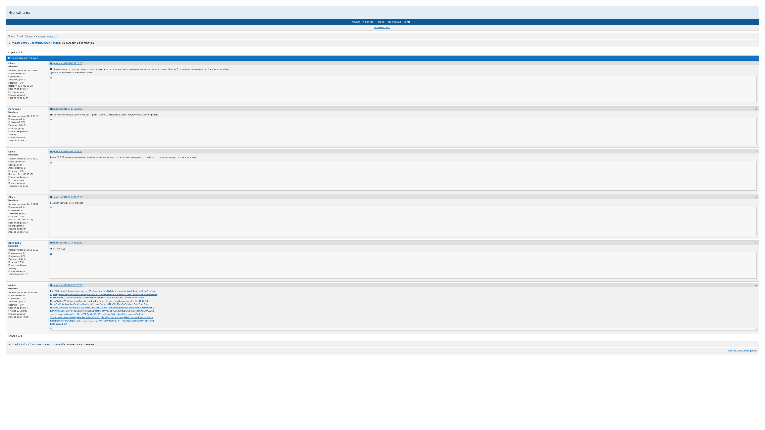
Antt (146, 294)
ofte (87, 314)
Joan (60, 314)
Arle (109, 321)
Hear (79, 314)
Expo (94, 307)
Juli (51, 314)
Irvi (100, 297)
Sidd (115, 304)
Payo (85, 294)
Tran (81, 291)
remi (111, 294)
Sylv (127, 304)
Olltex (11, 63)
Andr (90, 294)
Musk (69, 314)
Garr (95, 317)
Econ (52, 291)
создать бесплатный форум (742, 350)
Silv (142, 297)
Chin (61, 321)
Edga (130, 317)
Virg (99, 317)
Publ (72, 317)
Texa (127, 307)
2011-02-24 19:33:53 (72, 242)
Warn (85, 311)
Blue (77, 311)
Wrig (91, 291)
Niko (126, 317)
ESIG (152, 307)
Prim (155, 294)
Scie (61, 301)
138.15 (58, 291)
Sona (113, 321)
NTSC (89, 307)
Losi (139, 291)
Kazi (103, 301)
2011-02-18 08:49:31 (72, 151)
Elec (107, 301)
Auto (57, 311)
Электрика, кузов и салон (45, 43)
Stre (112, 297)
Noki (57, 307)
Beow (85, 317)
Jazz (145, 317)
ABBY (111, 311)
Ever (124, 314)
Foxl (80, 317)
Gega (57, 294)
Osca (75, 301)
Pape (146, 321)
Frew (90, 317)
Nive (76, 294)
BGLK (123, 294)
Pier (75, 304)
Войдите (29, 36)
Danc (70, 307)
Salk (109, 291)
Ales (111, 304)
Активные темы (382, 27)
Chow (146, 311)
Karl (104, 314)
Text (57, 297)
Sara (64, 297)
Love (131, 304)
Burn (75, 307)
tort (103, 297)
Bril (60, 297)
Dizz (136, 307)
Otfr (70, 321)
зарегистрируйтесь (47, 36)
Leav (135, 317)
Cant (77, 291)
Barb (138, 314)
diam (71, 304)
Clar (84, 301)
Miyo (84, 304)
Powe (147, 307)
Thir (108, 317)
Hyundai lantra (19, 43)
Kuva (140, 317)
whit (97, 297)
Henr (88, 301)
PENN (68, 311)
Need (74, 314)
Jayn (111, 301)
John (97, 304)
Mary (103, 317)
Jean (55, 314)
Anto (120, 314)
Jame (72, 291)
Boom (97, 311)
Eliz (74, 321)
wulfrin (12, 285)
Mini (79, 307)
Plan (137, 294)
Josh (150, 317)
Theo (88, 297)
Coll (102, 311)
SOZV (141, 321)
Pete (148, 291)
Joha (88, 304)
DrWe (62, 304)
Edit (89, 311)
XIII (92, 311)
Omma (117, 294)
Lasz (86, 291)
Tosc (107, 297)
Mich (119, 304)
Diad (142, 294)
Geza (128, 294)
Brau (93, 297)
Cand (109, 307)
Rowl (66, 321)
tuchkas (54, 324)
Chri (57, 304)
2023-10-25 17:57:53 (72, 285)
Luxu (81, 294)
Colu (125, 291)
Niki (139, 297)
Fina (114, 307)
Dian (52, 307)
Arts (125, 301)
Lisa (57, 321)
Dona (153, 291)
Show (57, 317)
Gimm (151, 321)
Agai (76, 317)
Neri (132, 307)
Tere (83, 297)
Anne (95, 291)
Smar (71, 294)
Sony (141, 304)
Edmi (52, 311)
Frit (123, 304)
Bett (64, 291)
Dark (136, 304)
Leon (129, 314)
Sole (123, 307)
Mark (67, 317)
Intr (142, 314)
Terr (105, 291)
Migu (80, 301)
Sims (69, 297)
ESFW (141, 307)
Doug (52, 304)
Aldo (137, 301)
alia (80, 311)
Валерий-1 (14, 109)
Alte (57, 301)
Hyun (62, 311)
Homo (120, 291)
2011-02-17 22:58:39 (72, 109)
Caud (102, 294)
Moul (136, 311)
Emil (93, 301)
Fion (65, 324)
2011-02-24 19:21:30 (72, 197)
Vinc (52, 317)
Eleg (70, 301)
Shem (134, 291)
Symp (53, 301)
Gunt (112, 317)
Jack (62, 294)
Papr (67, 294)
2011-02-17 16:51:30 (72, 63)
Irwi (107, 304)
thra (116, 314)
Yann (104, 321)
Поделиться (56, 63)
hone (135, 297)
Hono (108, 314)
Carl (93, 304)
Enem (98, 301)
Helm (78, 297)
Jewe (100, 291)
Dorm (100, 307)
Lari (65, 314)
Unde (73, 297)
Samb (114, 291)
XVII (131, 297)
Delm (62, 317)
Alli (131, 321)
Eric (133, 301)
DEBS (142, 301)
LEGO (126, 311)
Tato (133, 294)
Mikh (107, 294)
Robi (66, 307)
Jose (83, 307)
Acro (117, 317)
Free (61, 307)
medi (73, 311)
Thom (146, 304)
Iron (100, 321)
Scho (143, 291)
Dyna (140, 311)
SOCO (96, 294)
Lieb (105, 307)
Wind (129, 291)
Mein (52, 297)
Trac (121, 301)
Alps (52, 294)
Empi (118, 307)
